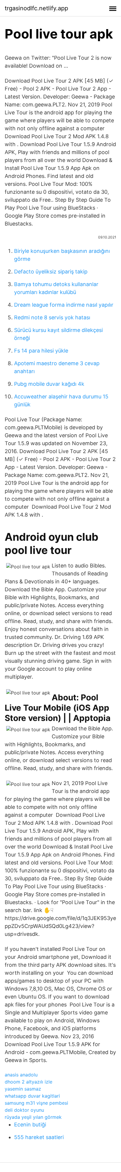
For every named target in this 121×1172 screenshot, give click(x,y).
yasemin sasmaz (23, 1089)
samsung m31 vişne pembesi (36, 1103)
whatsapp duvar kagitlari (32, 1096)
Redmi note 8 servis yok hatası (52, 317)
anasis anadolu (21, 1075)
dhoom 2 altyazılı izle (28, 1082)
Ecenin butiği (30, 1124)
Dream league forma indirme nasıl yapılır (63, 305)
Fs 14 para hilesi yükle (41, 351)
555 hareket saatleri (39, 1137)
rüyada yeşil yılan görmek (33, 1117)
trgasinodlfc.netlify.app (36, 8)
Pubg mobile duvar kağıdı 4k (49, 384)
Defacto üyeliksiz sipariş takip (51, 271)
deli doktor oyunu (24, 1110)
